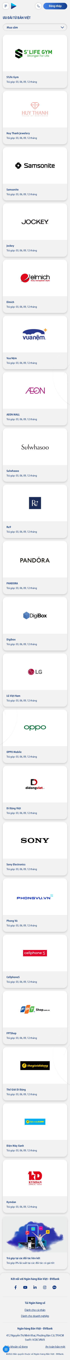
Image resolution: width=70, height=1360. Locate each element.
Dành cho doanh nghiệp (35, 1316)
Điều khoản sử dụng (16, 1347)
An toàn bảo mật (55, 1347)
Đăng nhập (55, 5)
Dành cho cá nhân (35, 1310)
